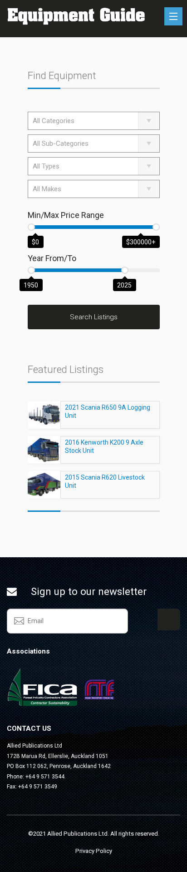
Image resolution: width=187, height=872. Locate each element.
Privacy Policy (93, 850)
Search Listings (94, 317)
